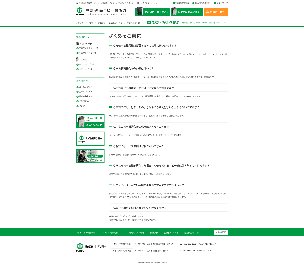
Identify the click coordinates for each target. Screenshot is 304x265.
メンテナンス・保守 (84, 23)
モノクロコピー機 (86, 64)
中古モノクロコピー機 (88, 48)
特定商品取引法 (182, 3)
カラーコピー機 (85, 69)
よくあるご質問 (85, 87)
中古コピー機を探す (86, 232)
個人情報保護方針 (202, 3)
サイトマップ (222, 3)
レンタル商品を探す (111, 232)
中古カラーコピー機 (87, 53)
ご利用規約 (84, 101)
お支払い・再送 (116, 23)
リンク (82, 106)
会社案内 (101, 23)
